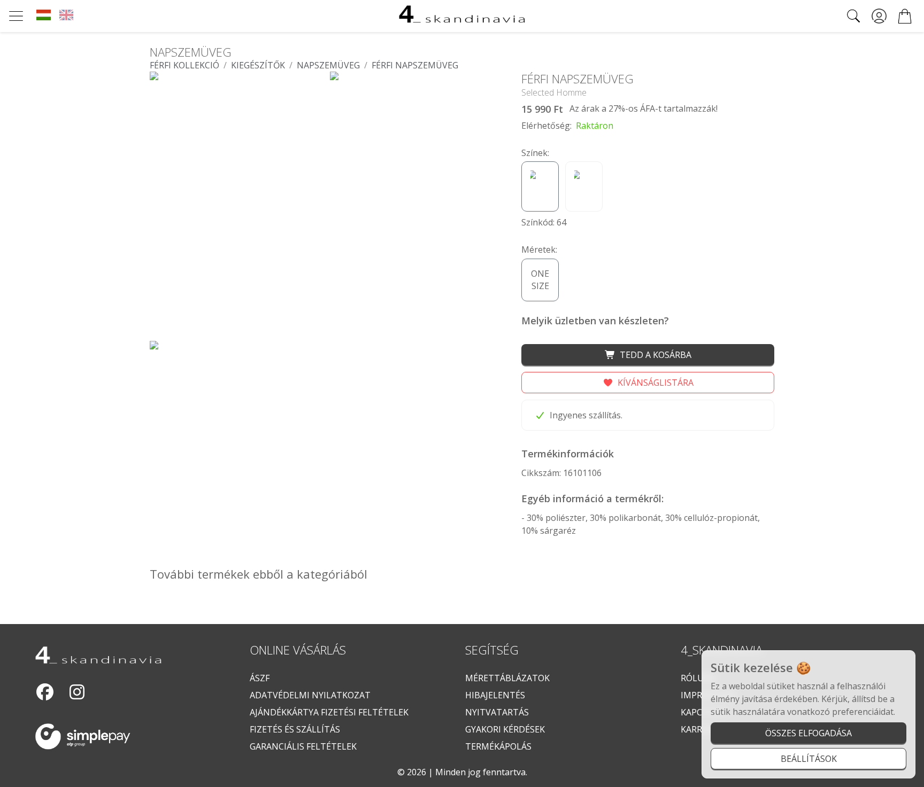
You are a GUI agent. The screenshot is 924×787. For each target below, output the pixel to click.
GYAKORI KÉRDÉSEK (505, 729)
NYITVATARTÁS (497, 712)
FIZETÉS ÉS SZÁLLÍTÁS (295, 729)
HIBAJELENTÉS (495, 695)
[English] (66, 16)
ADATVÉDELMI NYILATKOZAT (310, 695)
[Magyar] (43, 16)
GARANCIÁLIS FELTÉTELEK (303, 746)
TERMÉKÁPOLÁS (498, 746)
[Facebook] (45, 692)
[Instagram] (77, 692)
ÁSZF (260, 678)
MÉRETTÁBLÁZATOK (507, 678)
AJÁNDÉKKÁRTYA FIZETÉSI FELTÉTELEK (329, 712)
